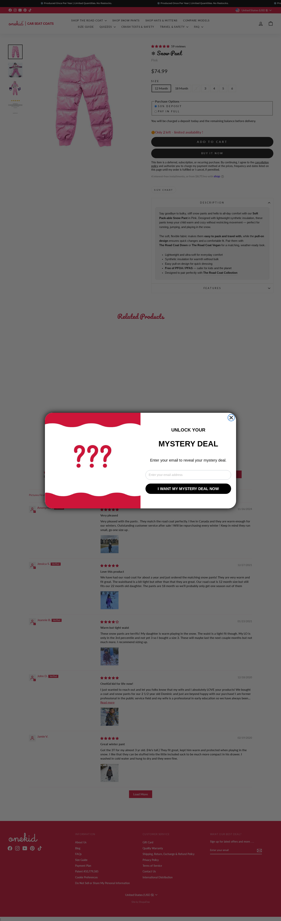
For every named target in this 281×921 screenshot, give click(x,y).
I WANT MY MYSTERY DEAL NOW (188, 489)
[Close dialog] (231, 417)
